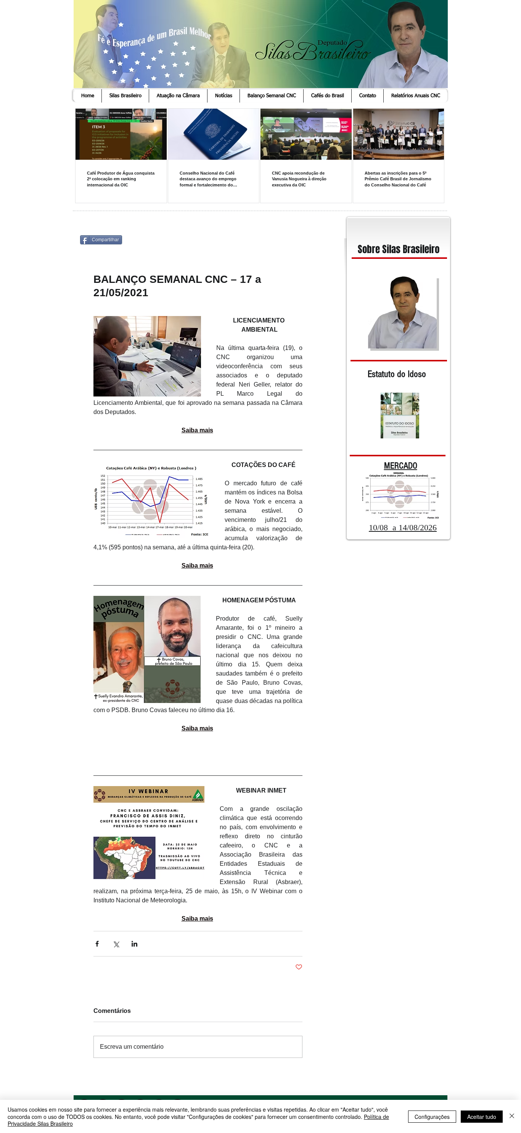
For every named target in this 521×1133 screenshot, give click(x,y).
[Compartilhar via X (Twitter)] (115, 943)
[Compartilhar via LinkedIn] (134, 943)
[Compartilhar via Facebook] (97, 943)
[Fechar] (511, 1116)
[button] (125, 96)
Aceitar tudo (481, 1116)
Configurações (432, 1116)
